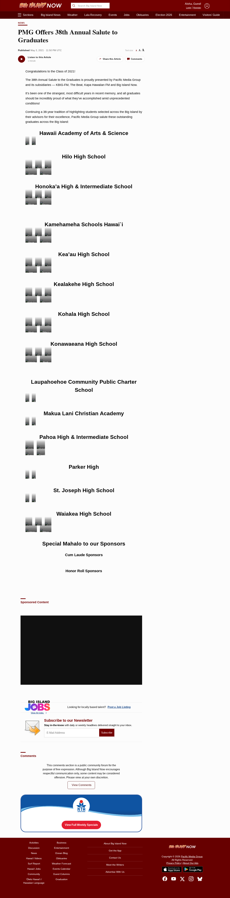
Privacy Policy (173, 863)
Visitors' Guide (211, 14)
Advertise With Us (115, 871)
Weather (72, 14)
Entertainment (187, 14)
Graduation (62, 879)
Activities (34, 842)
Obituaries (142, 14)
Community (34, 874)
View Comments (81, 785)
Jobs (126, 14)
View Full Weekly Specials (81, 824)
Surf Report (34, 863)
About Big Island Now (115, 843)
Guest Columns (61, 874)
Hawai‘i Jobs (34, 868)
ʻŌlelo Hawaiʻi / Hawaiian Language (33, 881)
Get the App (115, 850)
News (21, 23)
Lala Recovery (93, 14)
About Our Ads (190, 863)
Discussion (34, 848)
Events (113, 14)
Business (61, 842)
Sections (28, 14)
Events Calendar (61, 868)
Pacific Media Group (192, 856)
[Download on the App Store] (172, 869)
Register (197, 8)
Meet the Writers (115, 864)
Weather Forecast (61, 863)
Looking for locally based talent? (99, 707)
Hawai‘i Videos (34, 858)
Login (188, 8)
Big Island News (50, 14)
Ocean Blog (61, 853)
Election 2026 (164, 14)
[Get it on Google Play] (193, 869)
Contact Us (115, 857)
